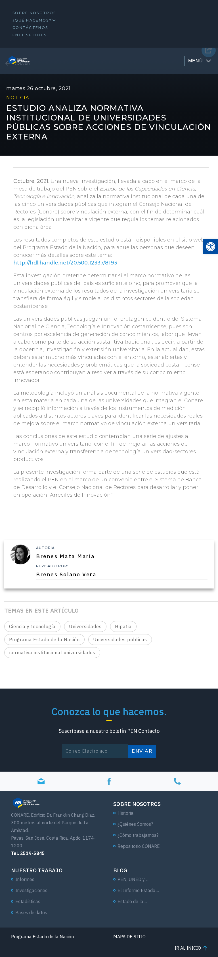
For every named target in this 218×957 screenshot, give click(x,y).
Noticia (17, 97)
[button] (210, 246)
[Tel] (177, 781)
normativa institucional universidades (52, 652)
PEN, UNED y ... (133, 879)
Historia (125, 813)
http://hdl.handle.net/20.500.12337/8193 (65, 263)
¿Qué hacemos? (32, 20)
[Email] (41, 781)
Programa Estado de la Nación (44, 639)
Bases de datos (31, 912)
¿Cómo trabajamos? (138, 835)
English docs (29, 35)
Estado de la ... (132, 901)
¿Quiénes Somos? (135, 824)
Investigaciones (31, 890)
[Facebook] (109, 781)
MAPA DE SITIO (129, 936)
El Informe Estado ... (138, 890)
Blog (120, 870)
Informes (24, 879)
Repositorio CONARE (139, 846)
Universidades (85, 626)
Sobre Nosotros (34, 13)
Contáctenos (30, 28)
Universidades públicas (120, 639)
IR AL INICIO (188, 948)
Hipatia (123, 626)
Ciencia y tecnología (32, 626)
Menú (195, 60)
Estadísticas (27, 901)
